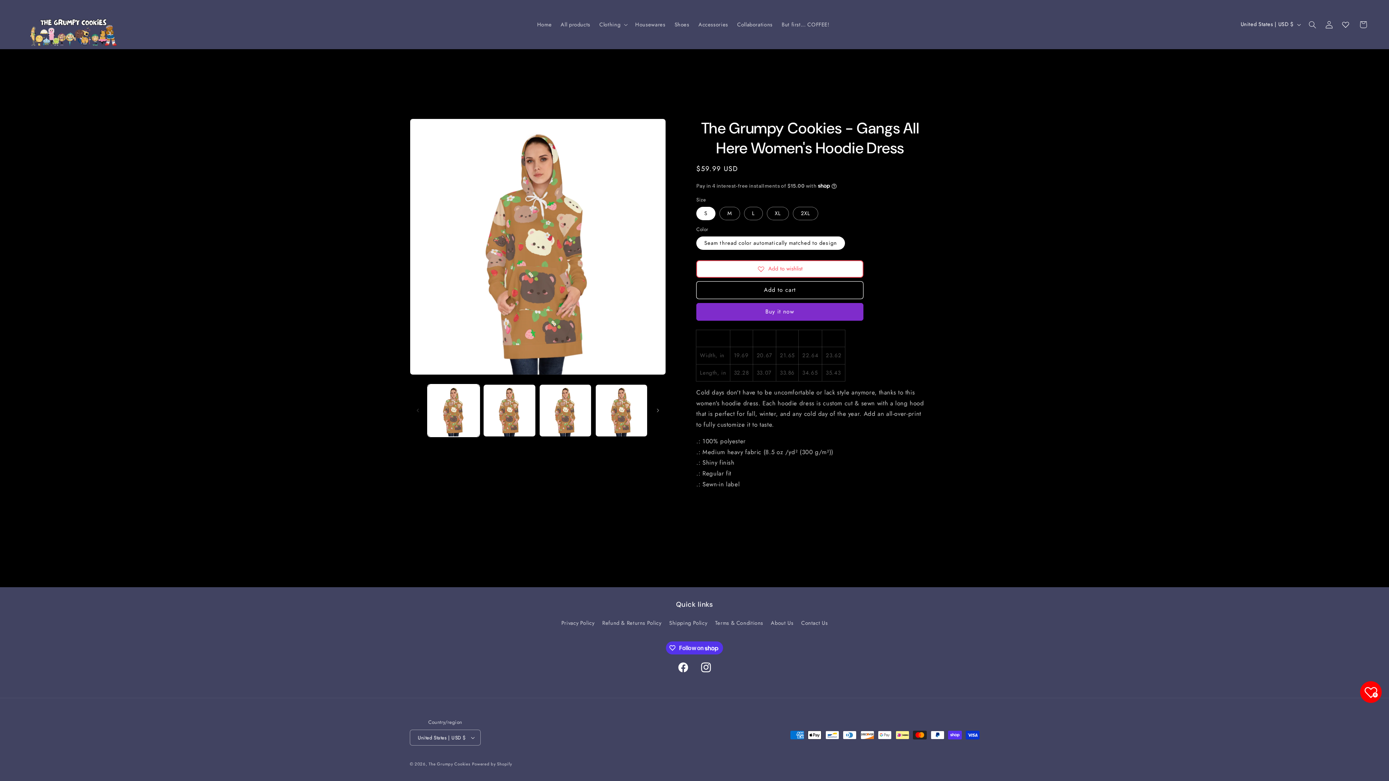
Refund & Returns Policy (632, 623)
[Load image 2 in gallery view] (509, 410)
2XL (805, 213)
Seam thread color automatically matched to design (770, 243)
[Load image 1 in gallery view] (454, 410)
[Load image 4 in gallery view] (621, 410)
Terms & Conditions (739, 623)
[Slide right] (658, 411)
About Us (782, 623)
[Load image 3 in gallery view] (565, 410)
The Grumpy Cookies (449, 764)
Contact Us (814, 623)
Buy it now (780, 311)
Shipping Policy (688, 623)
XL (778, 213)
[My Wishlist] (1346, 25)
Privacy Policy (578, 623)
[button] (613, 25)
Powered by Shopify (492, 764)
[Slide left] (418, 411)
